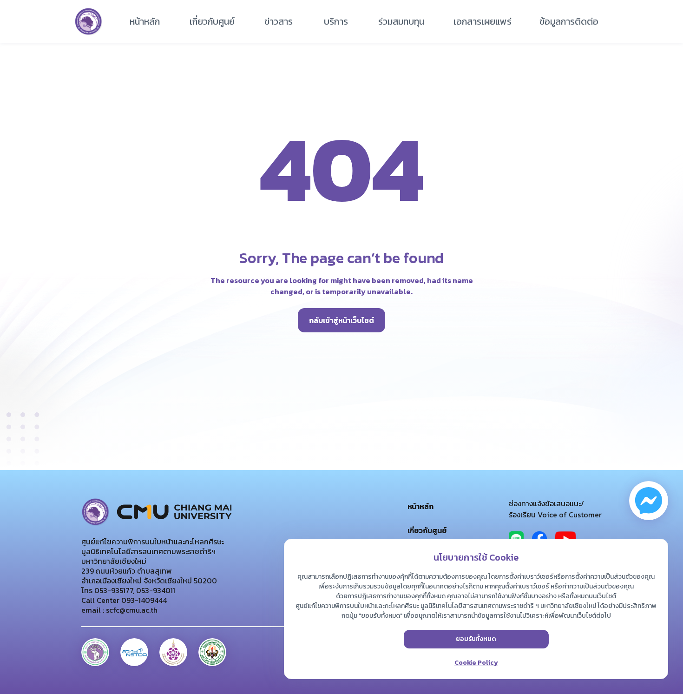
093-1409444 (143, 600)
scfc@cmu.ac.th (131, 609)
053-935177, (113, 590)
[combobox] (212, 21)
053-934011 (154, 590)
